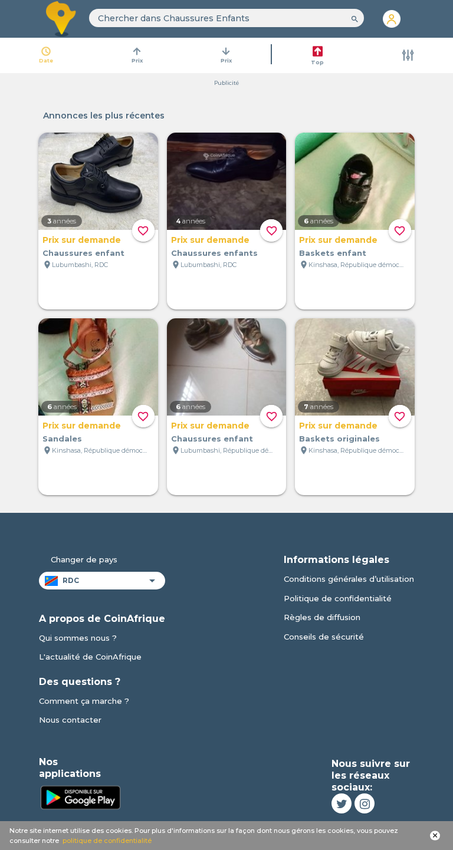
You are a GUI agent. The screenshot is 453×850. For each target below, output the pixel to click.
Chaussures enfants (214, 253)
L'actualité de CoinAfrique (90, 656)
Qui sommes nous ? (78, 638)
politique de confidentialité (107, 840)
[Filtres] (408, 55)
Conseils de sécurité (324, 636)
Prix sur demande (81, 240)
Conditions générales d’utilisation (349, 579)
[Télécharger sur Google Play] (80, 796)
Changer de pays (84, 559)
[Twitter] (341, 803)
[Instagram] (364, 803)
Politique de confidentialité (338, 598)
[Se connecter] (391, 19)
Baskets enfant (332, 253)
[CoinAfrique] (61, 19)
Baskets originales (339, 438)
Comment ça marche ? (84, 701)
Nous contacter (70, 719)
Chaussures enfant (83, 253)
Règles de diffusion (322, 617)
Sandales (62, 438)
